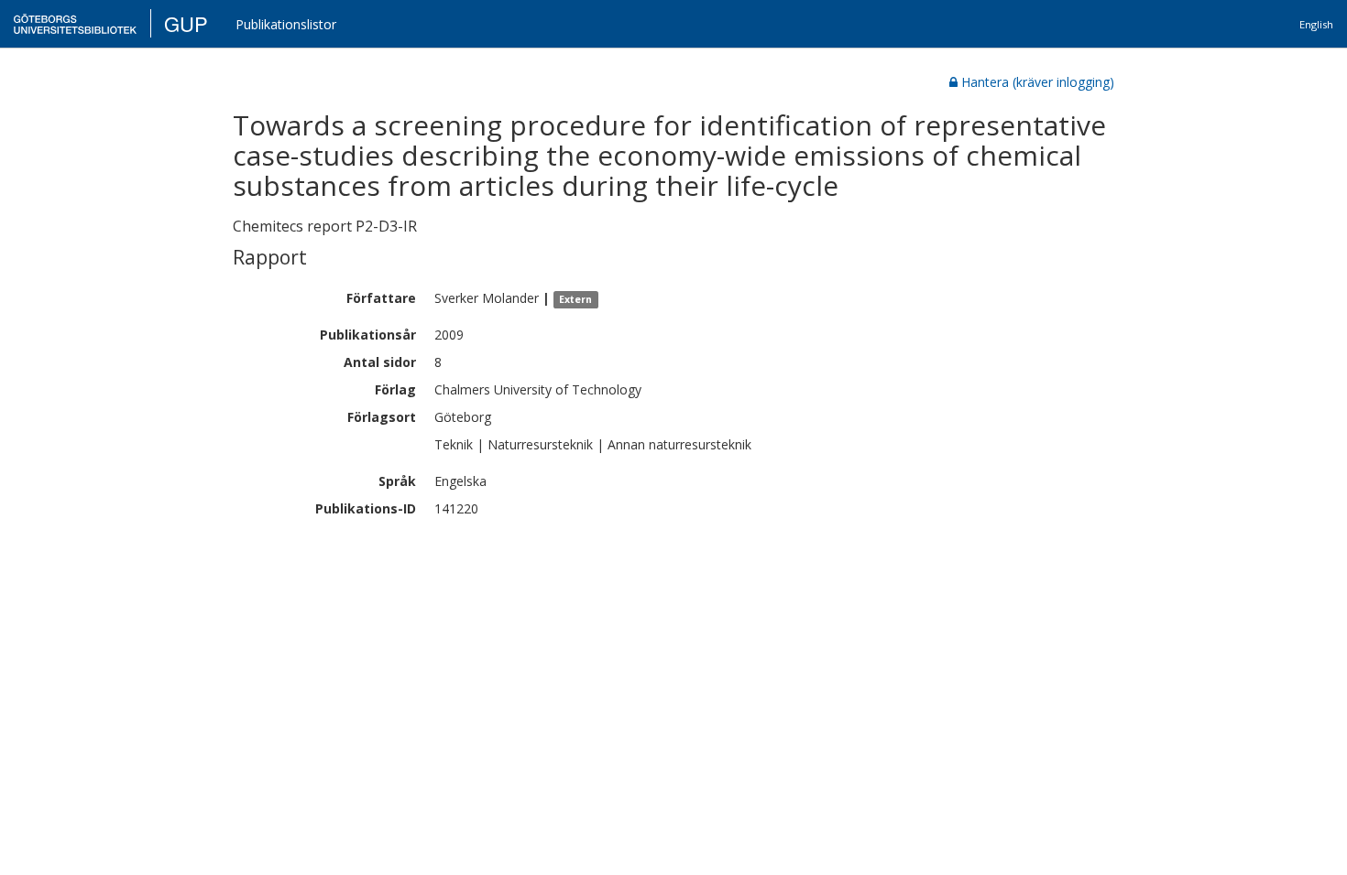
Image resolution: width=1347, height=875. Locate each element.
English (1316, 24)
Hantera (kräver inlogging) (1037, 82)
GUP (186, 23)
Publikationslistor (285, 24)
